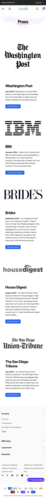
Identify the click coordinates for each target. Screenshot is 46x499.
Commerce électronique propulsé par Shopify (30, 495)
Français (39, 2)
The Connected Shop (13, 495)
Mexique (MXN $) (8, 2)
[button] (3, 8)
